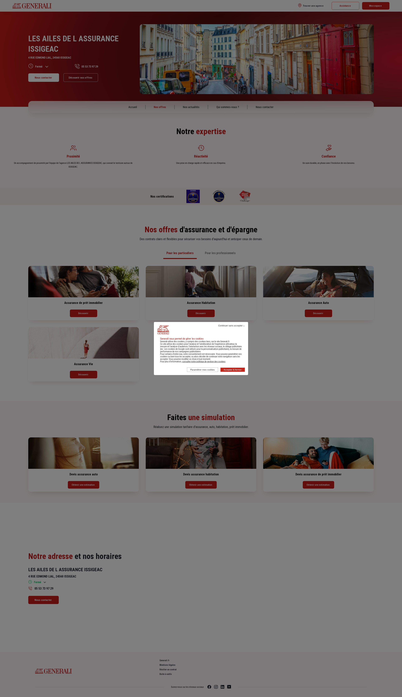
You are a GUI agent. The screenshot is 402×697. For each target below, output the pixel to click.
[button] (203, 361)
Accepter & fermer (233, 369)
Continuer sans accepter (230, 325)
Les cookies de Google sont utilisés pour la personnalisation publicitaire (196, 349)
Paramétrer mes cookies (202, 369)
